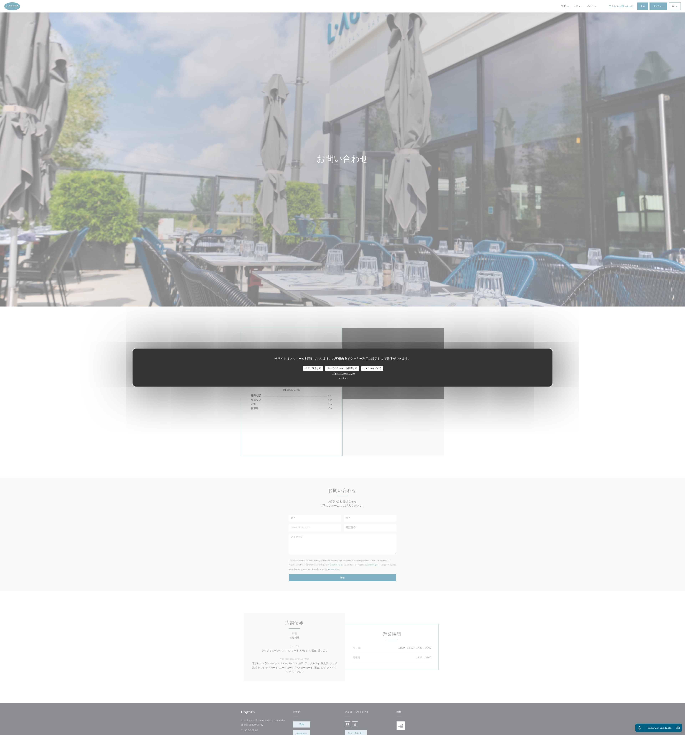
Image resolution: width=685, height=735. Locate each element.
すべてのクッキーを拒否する (342, 368)
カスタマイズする (372, 368)
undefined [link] (343, 378)
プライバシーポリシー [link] (343, 373)
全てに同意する (313, 368)
